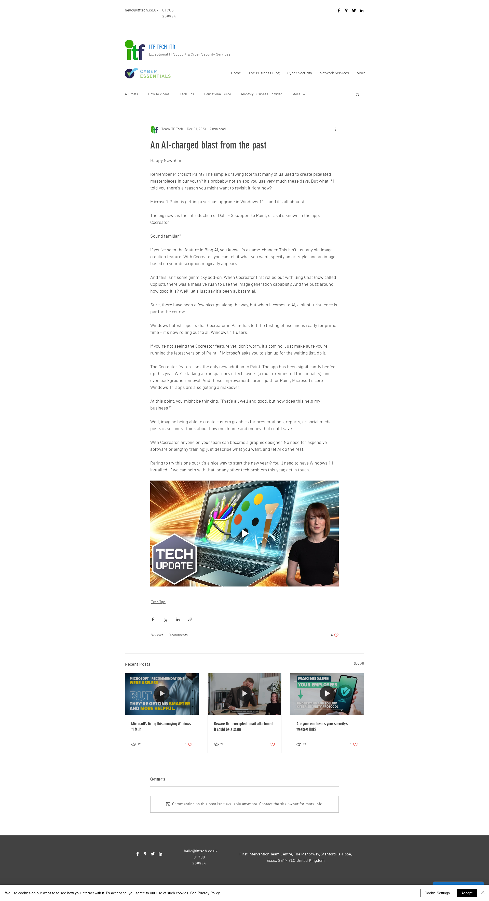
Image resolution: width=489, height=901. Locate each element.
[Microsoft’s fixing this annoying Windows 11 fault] (162, 694)
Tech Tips (187, 94)
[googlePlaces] (346, 10)
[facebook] (338, 10)
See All (359, 664)
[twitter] (354, 10)
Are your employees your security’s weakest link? (322, 726)
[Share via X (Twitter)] (165, 619)
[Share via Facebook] (152, 619)
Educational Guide (217, 94)
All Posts (131, 94)
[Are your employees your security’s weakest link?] (327, 694)
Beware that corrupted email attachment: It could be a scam (244, 726)
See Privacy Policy (205, 892)
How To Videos (159, 94)
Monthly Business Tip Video (261, 94)
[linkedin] (361, 10)
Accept (466, 892)
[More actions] (336, 129)
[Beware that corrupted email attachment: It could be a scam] (244, 694)
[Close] (483, 893)
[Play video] (244, 533)
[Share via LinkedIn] (177, 619)
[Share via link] (190, 619)
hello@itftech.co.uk (141, 10)
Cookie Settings (437, 892)
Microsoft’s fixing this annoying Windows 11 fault (161, 726)
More (296, 94)
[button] (357, 94)
